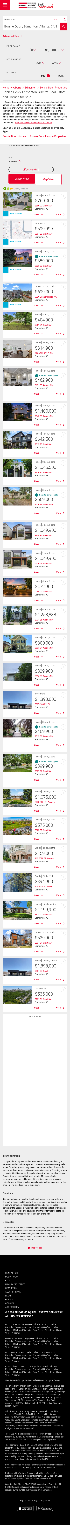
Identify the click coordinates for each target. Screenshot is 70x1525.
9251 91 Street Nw (43, 325)
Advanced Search (12, 36)
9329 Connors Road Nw (46, 297)
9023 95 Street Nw (43, 830)
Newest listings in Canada (49, 1380)
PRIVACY (9, 1299)
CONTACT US (11, 1273)
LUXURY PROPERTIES (15, 1284)
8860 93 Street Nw (43, 205)
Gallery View (22, 178)
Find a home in (11, 1324)
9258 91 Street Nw (43, 591)
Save (36, 214)
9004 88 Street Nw (43, 234)
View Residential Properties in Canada (21, 1380)
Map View (48, 179)
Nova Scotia (38, 1330)
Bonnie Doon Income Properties (48, 136)
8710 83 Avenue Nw (44, 504)
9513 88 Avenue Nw (44, 736)
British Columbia (49, 1324)
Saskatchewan (21, 1327)
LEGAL (8, 1295)
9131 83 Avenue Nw (44, 385)
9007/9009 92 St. (42, 704)
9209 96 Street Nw (43, 999)
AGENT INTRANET (13, 1292)
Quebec (29, 1324)
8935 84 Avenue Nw (44, 648)
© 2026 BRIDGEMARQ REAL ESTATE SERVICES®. (34, 1312)
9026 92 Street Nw (43, 266)
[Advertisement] (35, 1071)
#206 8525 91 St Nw (44, 353)
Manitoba (9, 1327)
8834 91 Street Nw (43, 943)
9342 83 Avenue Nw (44, 416)
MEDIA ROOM (11, 1277)
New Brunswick (35, 1327)
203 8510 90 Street (43, 886)
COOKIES (9, 1303)
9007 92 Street (41, 971)
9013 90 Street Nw (43, 444)
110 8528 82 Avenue (44, 858)
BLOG (8, 1280)
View (58, 214)
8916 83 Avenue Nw (44, 676)
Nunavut (16, 1333)
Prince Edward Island (54, 1330)
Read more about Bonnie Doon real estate (33, 123)
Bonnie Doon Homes (14, 136)
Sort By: (12, 157)
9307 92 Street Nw (43, 771)
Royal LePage (36, 5)
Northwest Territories (23, 1330)
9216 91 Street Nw (43, 472)
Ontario (21, 1324)
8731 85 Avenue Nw (44, 620)
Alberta (37, 1324)
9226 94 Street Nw (43, 563)
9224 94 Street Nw (43, 535)
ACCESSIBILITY (12, 1307)
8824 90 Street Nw (43, 914)
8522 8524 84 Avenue (45, 802)
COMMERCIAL (12, 1288)
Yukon (8, 1333)
